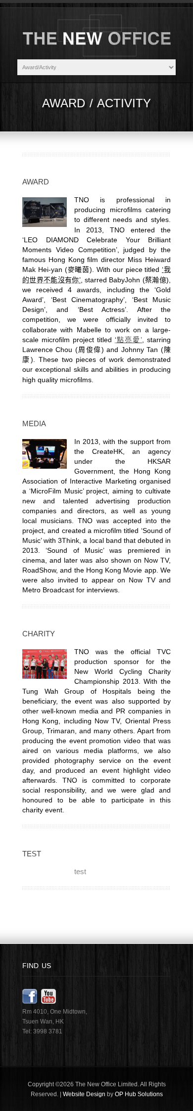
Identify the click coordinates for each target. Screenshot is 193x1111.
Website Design (84, 1094)
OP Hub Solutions (139, 1094)
